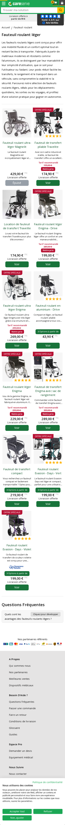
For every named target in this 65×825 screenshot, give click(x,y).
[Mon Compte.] (62, 3)
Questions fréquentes (21, 701)
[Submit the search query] (60, 10)
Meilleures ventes (19, 678)
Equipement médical (21, 757)
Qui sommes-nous (19, 665)
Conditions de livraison (22, 721)
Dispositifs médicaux (21, 685)
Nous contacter (18, 773)
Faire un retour (17, 714)
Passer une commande (22, 708)
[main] (32, 326)
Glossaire (14, 727)
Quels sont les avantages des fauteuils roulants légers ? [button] (31, 616)
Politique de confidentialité (47, 782)
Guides (13, 734)
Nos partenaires (18, 672)
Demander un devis (20, 750)
